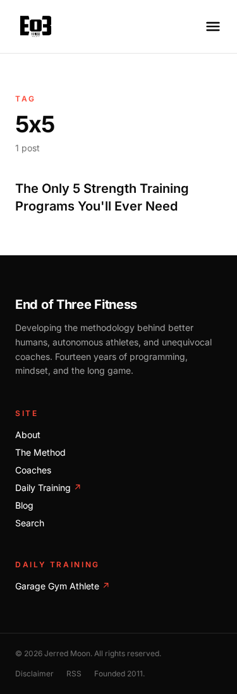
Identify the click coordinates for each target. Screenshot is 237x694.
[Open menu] (213, 26)
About (27, 434)
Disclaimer (34, 673)
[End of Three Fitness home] (35, 26)
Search (29, 523)
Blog (24, 505)
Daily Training (48, 487)
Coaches (33, 470)
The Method (40, 452)
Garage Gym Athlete (62, 586)
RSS (74, 673)
